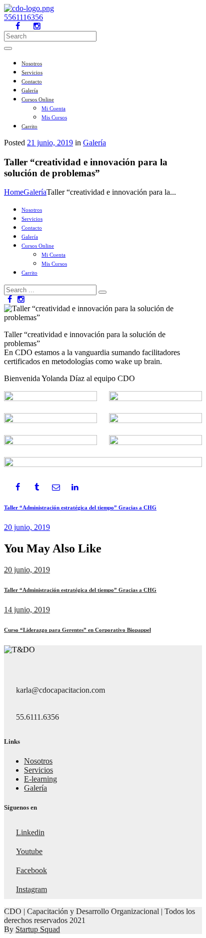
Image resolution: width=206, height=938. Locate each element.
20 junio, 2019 (27, 569)
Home (14, 192)
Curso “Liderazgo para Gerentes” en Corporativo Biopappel (77, 630)
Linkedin (30, 832)
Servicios (38, 770)
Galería (94, 142)
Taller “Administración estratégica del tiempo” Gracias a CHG (80, 590)
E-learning (40, 779)
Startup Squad (38, 929)
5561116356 (23, 17)
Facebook (31, 870)
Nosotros (38, 761)
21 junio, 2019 (50, 142)
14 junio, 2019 (27, 609)
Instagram (31, 889)
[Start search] (102, 292)
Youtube (29, 851)
